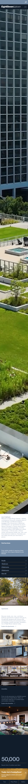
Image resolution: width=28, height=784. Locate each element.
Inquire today (5, 774)
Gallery (23, 782)
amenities (15, 528)
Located (3, 523)
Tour (4, 782)
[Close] (26, 773)
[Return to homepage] (11, 7)
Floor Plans (14, 782)
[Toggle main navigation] (25, 6)
